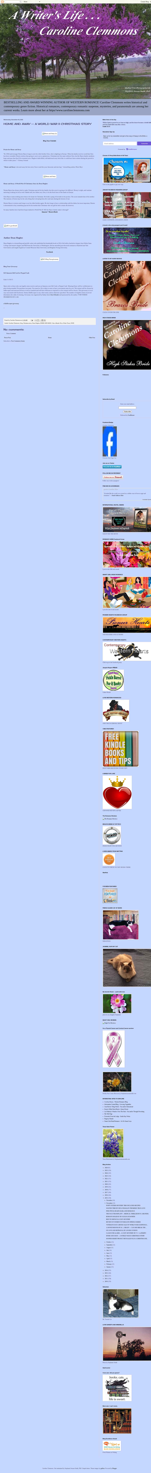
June (107, 1253)
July (107, 1250)
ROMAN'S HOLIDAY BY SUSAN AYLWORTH (120, 1216)
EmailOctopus (132, 149)
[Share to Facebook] (42, 320)
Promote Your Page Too (109, 458)
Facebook (49, 252)
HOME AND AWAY (45, 323)
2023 (106, 1176)
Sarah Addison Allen (117, 495)
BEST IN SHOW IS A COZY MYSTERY (118, 1219)
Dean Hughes (36, 323)
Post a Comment (11, 333)
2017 (106, 1192)
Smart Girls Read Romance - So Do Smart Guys (118, 1121)
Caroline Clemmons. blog (16, 323)
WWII (72, 323)
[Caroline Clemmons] (110, 456)
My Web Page (108, 1114)
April (108, 1258)
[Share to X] (40, 320)
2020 (106, 1184)
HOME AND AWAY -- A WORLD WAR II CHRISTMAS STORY (125, 1236)
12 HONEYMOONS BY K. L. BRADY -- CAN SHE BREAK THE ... (126, 1227)
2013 (106, 1273)
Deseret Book (53, 212)
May (107, 1256)
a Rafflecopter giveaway (11, 303)
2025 (106, 1170)
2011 (106, 1278)
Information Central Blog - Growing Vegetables (117, 1104)
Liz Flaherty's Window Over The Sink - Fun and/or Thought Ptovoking (124, 1111)
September (109, 1245)
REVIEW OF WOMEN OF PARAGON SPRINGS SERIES (123, 1222)
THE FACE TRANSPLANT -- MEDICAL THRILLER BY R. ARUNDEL (127, 1214)
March (108, 1261)
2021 (106, 1181)
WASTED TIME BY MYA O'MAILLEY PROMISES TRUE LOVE (125, 1208)
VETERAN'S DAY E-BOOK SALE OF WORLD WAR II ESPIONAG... (127, 1225)
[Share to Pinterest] (45, 320)
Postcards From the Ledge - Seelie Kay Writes (117, 1116)
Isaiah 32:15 (106, 126)
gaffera (103, 1468)
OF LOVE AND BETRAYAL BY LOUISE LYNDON (121, 1230)
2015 (106, 1198)
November (109, 1203)
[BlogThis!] (38, 320)
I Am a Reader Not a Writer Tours (61, 323)
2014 (106, 1270)
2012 (106, 1276)
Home (50, 337)
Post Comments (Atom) (18, 341)
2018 (106, 1190)
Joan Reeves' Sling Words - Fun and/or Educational (118, 1107)
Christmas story (27, 323)
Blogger (114, 1468)
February (109, 1264)
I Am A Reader (54, 295)
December (109, 1200)
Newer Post (7, 337)
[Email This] (36, 320)
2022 (106, 1178)
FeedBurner (131, 415)
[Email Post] (31, 320)
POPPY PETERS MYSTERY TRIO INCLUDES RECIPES (123, 1205)
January (108, 1267)
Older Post (92, 337)
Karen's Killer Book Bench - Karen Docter (116, 1109)
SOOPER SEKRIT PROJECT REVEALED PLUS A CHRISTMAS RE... (127, 1238)
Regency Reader (108, 1119)
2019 (106, 1187)
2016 (106, 1195)
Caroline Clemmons (108, 425)
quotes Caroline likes (111, 489)
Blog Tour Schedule (49, 141)
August (108, 1247)
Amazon (44, 212)
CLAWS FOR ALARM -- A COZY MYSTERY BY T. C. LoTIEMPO (126, 1233)
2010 (106, 1281)
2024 (106, 1173)
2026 (106, 1167)
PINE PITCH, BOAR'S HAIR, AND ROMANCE (120, 1211)
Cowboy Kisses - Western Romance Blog (116, 1102)
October (108, 1242)
